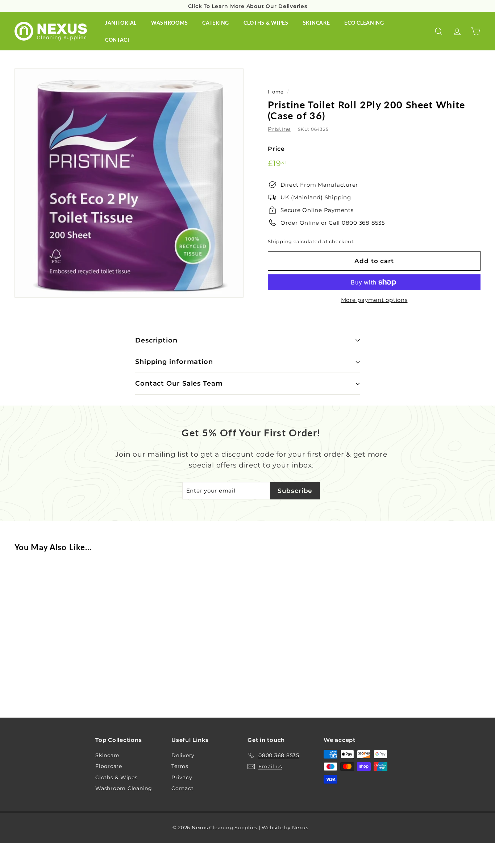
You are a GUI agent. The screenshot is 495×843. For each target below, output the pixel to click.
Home (276, 92)
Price (276, 148)
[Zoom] (129, 183)
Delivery (183, 755)
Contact (117, 40)
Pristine (279, 128)
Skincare (316, 23)
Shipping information (174, 362)
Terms (179, 766)
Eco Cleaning (364, 23)
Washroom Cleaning (123, 788)
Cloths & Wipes (266, 23)
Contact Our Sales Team (179, 383)
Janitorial (121, 23)
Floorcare (108, 766)
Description (156, 340)
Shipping (280, 241)
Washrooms (169, 23)
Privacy (181, 777)
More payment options (374, 299)
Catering (215, 23)
